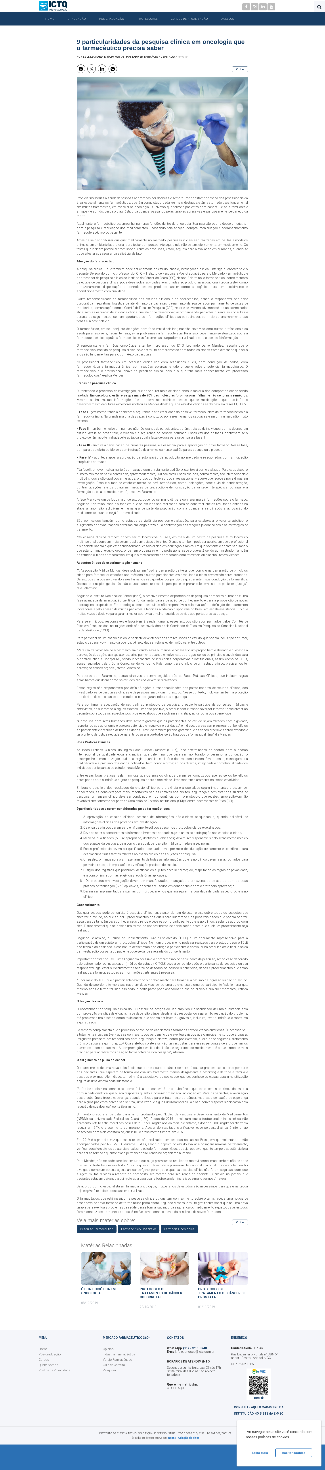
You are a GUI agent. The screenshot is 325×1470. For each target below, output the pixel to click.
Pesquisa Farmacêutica (96, 1229)
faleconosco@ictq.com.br (196, 1351)
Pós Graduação (111, 18)
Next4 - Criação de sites (183, 1437)
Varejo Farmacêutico (117, 1359)
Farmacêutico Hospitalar (138, 1229)
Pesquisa (109, 1370)
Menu (43, 1337)
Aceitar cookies (293, 1452)
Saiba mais (260, 1452)
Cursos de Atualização (189, 18)
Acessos (227, 18)
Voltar (240, 69)
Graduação (76, 18)
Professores (148, 18)
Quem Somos (48, 1365)
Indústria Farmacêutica (119, 1354)
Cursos (44, 1359)
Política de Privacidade (54, 1370)
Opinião (108, 1349)
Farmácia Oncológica (179, 1229)
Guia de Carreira (114, 1365)
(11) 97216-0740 (195, 1348)
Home (49, 18)
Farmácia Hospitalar (160, 56)
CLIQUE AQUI (176, 1388)
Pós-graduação (50, 1354)
